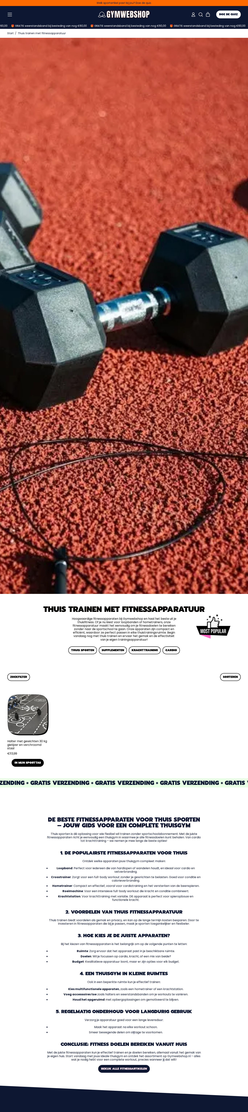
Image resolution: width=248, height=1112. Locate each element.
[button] (200, 14)
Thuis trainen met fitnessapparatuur (42, 33)
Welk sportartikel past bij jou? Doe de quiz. (124, 3)
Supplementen (113, 650)
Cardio (171, 650)
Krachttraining (145, 650)
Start (10, 33)
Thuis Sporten (82, 650)
